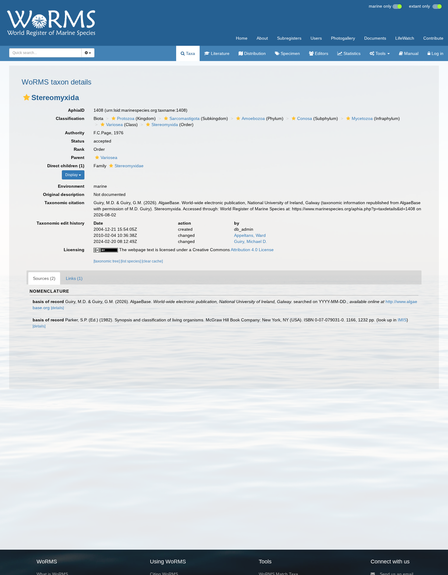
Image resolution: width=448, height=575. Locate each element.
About (262, 38)
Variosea (114, 124)
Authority (74, 132)
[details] (57, 308)
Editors (321, 53)
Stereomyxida (164, 124)
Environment (71, 186)
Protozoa (125, 118)
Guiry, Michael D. (250, 241)
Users (316, 38)
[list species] (131, 261)
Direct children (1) (65, 165)
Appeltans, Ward (250, 235)
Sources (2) (44, 278)
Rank (79, 149)
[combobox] (45, 52)
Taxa (190, 53)
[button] (26, 97)
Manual (410, 53)
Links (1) (74, 278)
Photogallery (343, 38)
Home (241, 38)
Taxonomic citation (64, 202)
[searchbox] (43, 53)
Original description (63, 194)
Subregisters (289, 38)
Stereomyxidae (129, 165)
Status (77, 141)
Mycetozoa (362, 118)
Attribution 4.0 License (252, 249)
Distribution (254, 53)
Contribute (433, 38)
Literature (219, 53)
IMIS (402, 319)
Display (72, 175)
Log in (436, 53)
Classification (70, 118)
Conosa (304, 118)
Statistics (351, 53)
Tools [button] (380, 53)
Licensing (74, 249)
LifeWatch (404, 38)
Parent (77, 157)
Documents (375, 38)
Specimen (289, 53)
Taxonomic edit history (60, 223)
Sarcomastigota (184, 118)
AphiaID (76, 110)
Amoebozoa (253, 118)
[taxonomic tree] (107, 261)
